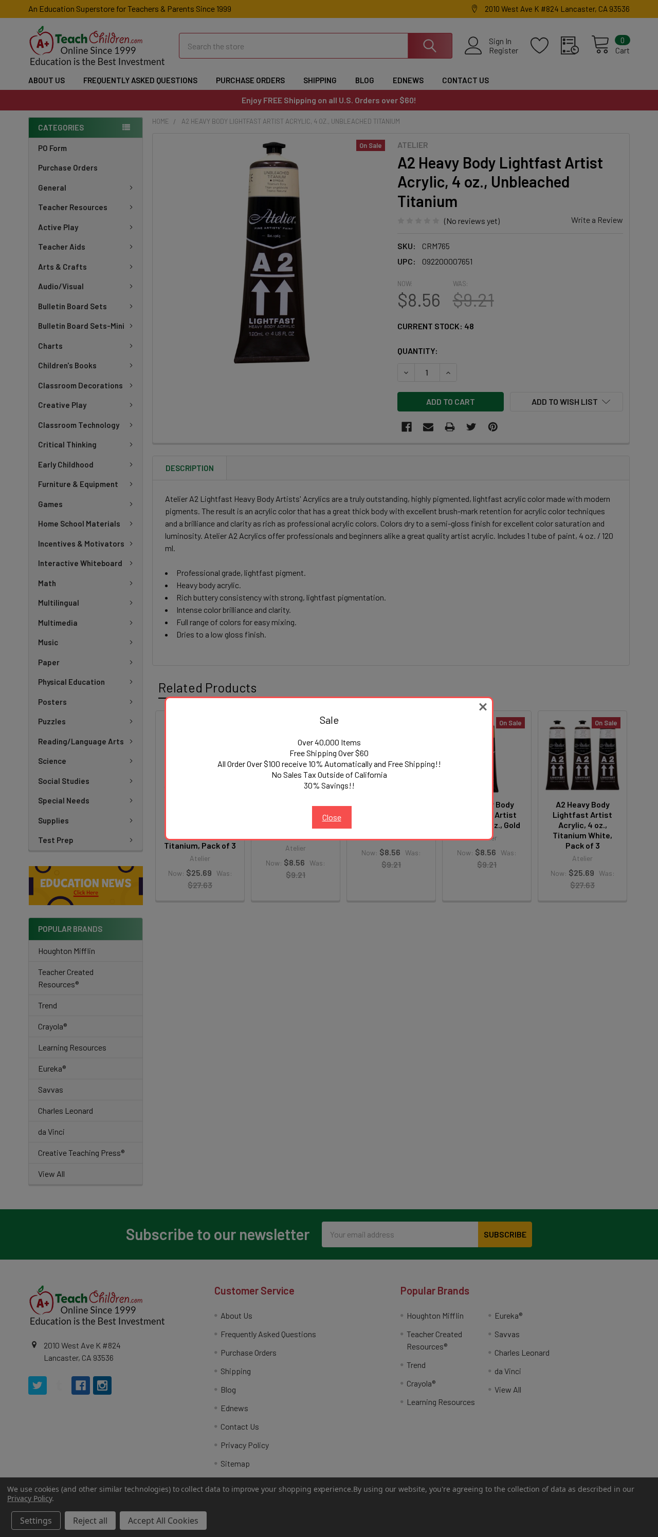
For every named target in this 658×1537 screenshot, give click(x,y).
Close (331, 817)
